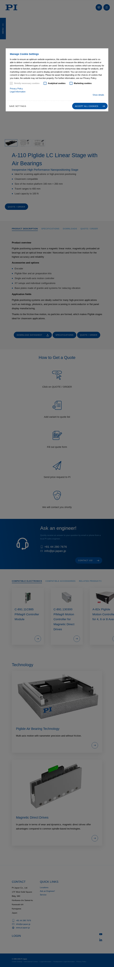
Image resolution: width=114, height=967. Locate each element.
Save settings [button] (17, 106)
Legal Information (17, 91)
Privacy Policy (16, 88)
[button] (90, 106)
